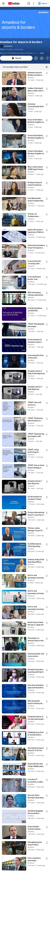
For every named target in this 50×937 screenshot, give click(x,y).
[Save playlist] (35, 58)
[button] (25, 24)
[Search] (28, 3)
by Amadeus (8, 46)
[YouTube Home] (13, 3)
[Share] (41, 58)
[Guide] (3, 3)
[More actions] (47, 58)
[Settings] (33, 3)
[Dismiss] (46, 67)
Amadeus (31, 77)
